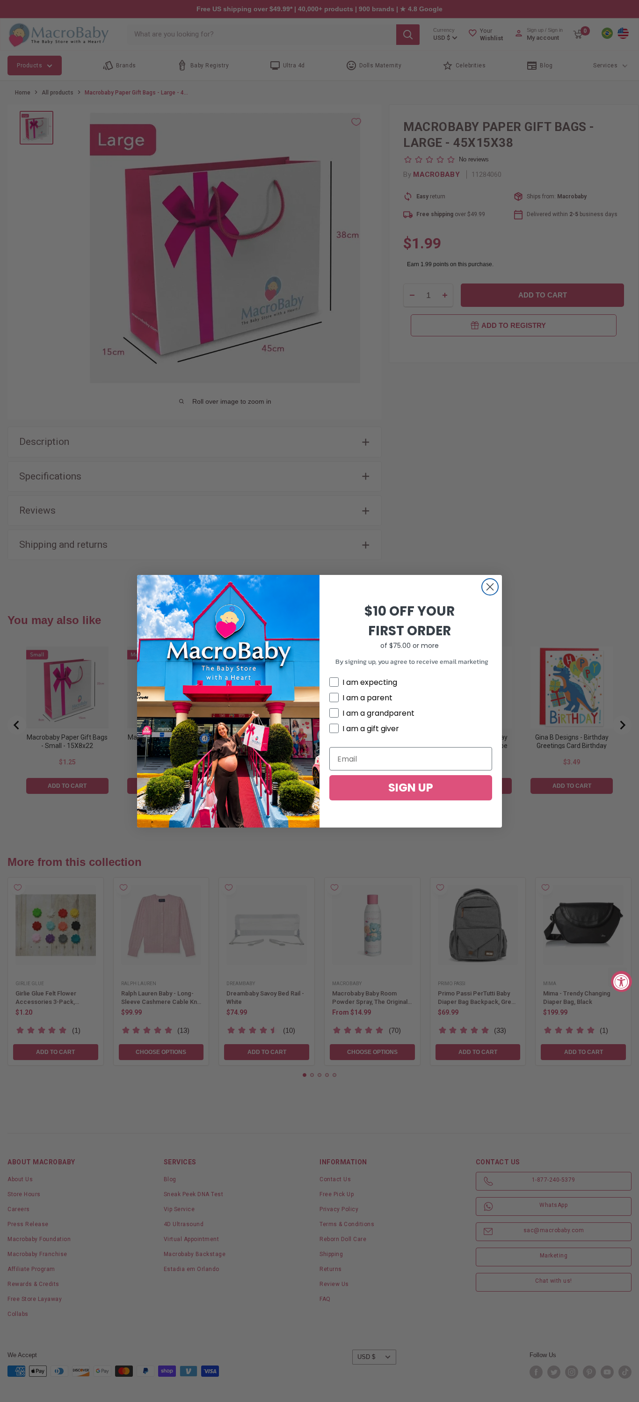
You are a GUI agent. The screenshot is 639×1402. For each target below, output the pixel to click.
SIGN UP (410, 787)
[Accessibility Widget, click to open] (621, 981)
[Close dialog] (490, 587)
